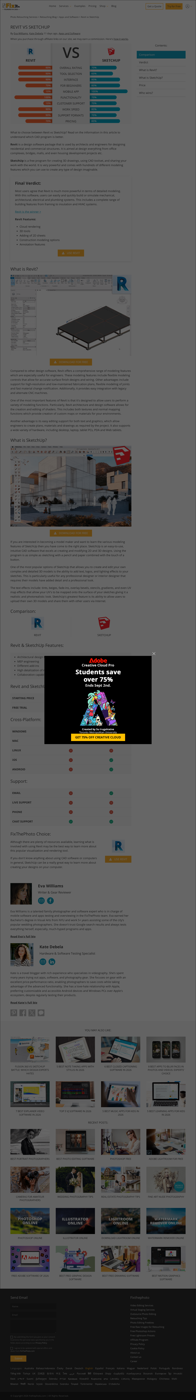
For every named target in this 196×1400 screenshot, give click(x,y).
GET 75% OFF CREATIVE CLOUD (98, 737)
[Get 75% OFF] (98, 700)
